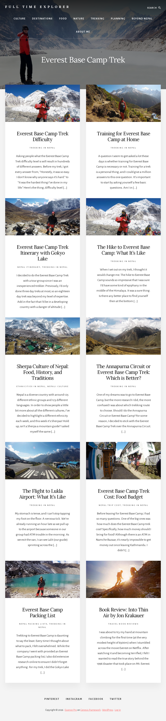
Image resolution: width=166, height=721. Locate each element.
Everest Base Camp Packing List (42, 613)
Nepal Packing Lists (33, 624)
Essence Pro (71, 710)
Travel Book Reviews (123, 624)
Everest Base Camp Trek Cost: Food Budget (123, 494)
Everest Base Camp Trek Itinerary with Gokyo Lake (42, 253)
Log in (118, 710)
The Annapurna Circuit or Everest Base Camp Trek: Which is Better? (123, 372)
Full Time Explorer (37, 7)
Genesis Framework (90, 710)
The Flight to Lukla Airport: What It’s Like (42, 494)
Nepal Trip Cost (110, 505)
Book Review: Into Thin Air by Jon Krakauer (123, 613)
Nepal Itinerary (28, 267)
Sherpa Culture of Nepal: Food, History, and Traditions (42, 372)
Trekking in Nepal (42, 148)
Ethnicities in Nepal (31, 386)
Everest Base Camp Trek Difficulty (42, 136)
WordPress (107, 710)
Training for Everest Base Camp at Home (123, 136)
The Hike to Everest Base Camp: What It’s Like (123, 250)
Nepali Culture (58, 386)
